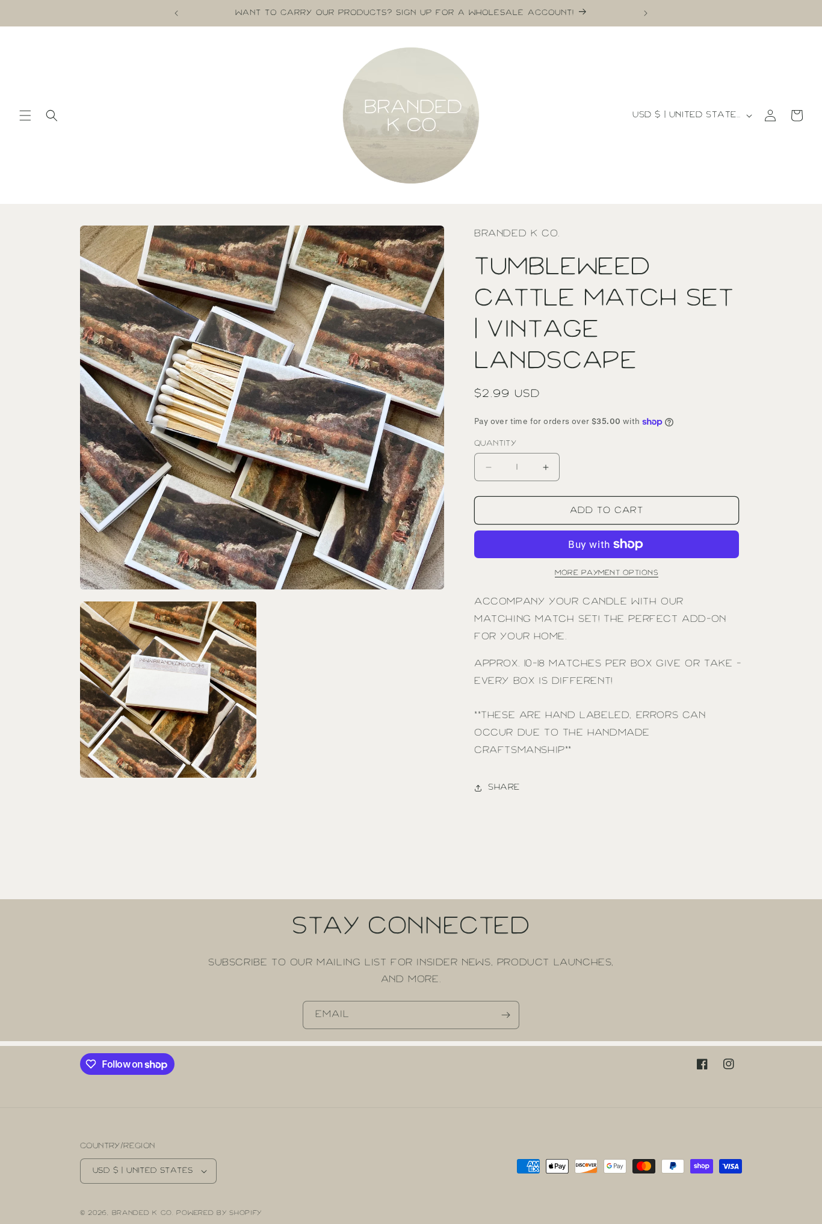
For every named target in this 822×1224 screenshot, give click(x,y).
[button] (25, 115)
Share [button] (504, 787)
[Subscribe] (505, 1015)
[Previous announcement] (176, 13)
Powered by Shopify (219, 1213)
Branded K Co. (143, 1213)
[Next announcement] (645, 13)
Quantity (495, 443)
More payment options (606, 573)
